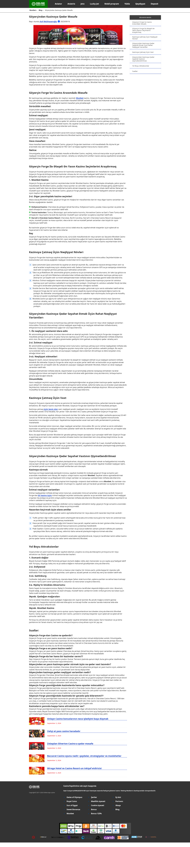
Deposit (154, 3)
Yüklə (127, 3)
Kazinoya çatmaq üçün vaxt (142, 52)
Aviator (58, 3)
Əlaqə (118, 805)
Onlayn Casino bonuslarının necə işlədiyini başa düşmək (77, 718)
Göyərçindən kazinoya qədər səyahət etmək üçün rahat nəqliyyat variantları (143, 45)
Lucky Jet (94, 3)
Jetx (82, 3)
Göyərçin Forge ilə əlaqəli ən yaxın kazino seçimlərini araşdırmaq (143, 30)
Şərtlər (94, 797)
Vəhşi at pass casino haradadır (63, 731)
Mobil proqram (111, 3)
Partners (119, 801)
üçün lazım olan (51, 409)
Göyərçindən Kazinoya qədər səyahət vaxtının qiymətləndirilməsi (143, 59)
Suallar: (135, 71)
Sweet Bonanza (73, 809)
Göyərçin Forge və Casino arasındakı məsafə (142, 23)
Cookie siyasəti (97, 805)
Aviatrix (71, 3)
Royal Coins (72, 801)
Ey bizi (118, 797)
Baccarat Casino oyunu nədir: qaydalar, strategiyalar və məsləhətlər (84, 755)
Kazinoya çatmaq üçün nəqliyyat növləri (144, 38)
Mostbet (79, 98)
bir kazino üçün (45, 495)
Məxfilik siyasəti (98, 801)
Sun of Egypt (72, 805)
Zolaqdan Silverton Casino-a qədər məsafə (70, 743)
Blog (117, 809)
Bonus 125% (96, 813)
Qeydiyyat (140, 3)
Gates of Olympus (74, 797)
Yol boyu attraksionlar (140, 66)
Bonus (94, 809)
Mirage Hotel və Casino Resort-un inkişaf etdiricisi (74, 768)
